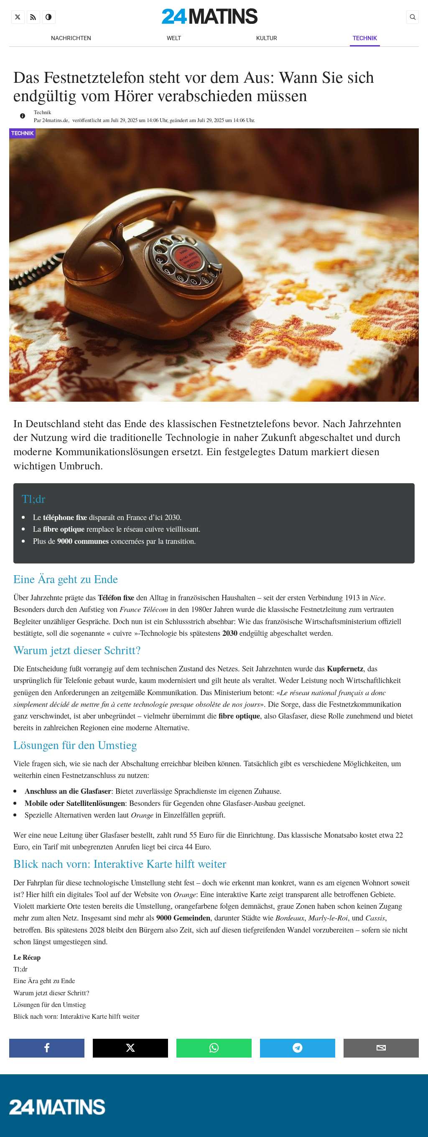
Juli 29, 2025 (124, 120)
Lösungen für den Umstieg (49, 1004)
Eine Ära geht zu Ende (44, 980)
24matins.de (55, 120)
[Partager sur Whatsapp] (214, 1048)
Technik (365, 38)
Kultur (266, 38)
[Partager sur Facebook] (46, 1048)
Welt (174, 38)
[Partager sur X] (130, 1048)
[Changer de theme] (49, 17)
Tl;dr (20, 969)
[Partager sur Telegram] (297, 1048)
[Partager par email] (381, 1048)
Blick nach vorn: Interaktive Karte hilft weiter (76, 1016)
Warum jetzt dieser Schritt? (51, 992)
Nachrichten (71, 38)
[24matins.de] (61, 1112)
